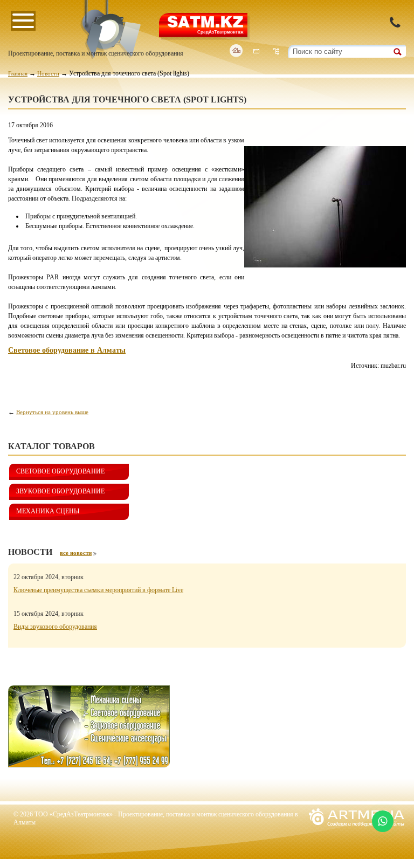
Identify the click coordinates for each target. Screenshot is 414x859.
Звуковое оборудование (60, 491)
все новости (76, 552)
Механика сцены (47, 511)
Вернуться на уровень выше (52, 412)
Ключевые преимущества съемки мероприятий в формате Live (98, 590)
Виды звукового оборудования (55, 626)
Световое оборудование (60, 471)
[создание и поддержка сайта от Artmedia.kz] (356, 829)
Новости (48, 73)
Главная (17, 73)
